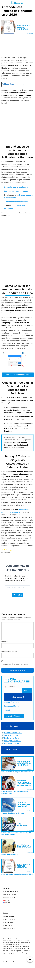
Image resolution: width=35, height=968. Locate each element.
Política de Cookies (9, 894)
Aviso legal (6, 888)
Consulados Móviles (11, 706)
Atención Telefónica (13, 716)
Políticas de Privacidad (10, 891)
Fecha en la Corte (11, 738)
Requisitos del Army (13, 743)
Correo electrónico (9, 651)
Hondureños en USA (9, 928)
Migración (7, 710)
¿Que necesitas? (9, 687)
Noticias (5, 913)
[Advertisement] (17, 45)
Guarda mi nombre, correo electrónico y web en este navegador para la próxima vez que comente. (17, 664)
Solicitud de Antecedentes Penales (17, 375)
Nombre (4, 641)
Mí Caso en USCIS (9, 916)
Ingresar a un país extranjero (16, 191)
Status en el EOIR (9, 919)
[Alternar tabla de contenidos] (21, 84)
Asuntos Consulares (11, 702)
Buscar (27, 690)
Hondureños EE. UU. (13, 733)
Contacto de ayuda (9, 897)
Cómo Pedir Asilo (8, 922)
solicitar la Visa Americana (17, 202)
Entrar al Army (8, 925)
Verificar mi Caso (11, 735)
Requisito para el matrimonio (16, 187)
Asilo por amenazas (12, 741)
